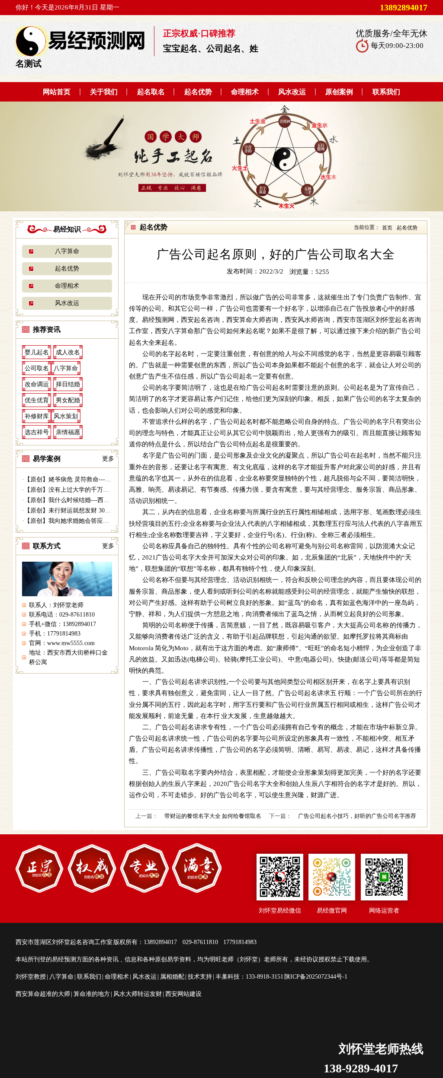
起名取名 (151, 91)
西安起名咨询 (200, 319)
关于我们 (104, 91)
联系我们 (386, 91)
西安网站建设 (183, 994)
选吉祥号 (37, 432)
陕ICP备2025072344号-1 (315, 976)
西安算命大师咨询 (252, 319)
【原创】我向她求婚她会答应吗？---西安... (81, 521)
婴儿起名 (37, 352)
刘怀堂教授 (31, 976)
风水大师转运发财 (137, 994)
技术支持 (200, 976)
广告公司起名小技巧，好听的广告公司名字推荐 (357, 816)
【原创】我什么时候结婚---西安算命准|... (79, 500)
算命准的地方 (92, 994)
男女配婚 (68, 400)
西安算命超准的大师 (43, 994)
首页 (387, 228)
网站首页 (57, 91)
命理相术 (245, 91)
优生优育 (37, 400)
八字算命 (67, 251)
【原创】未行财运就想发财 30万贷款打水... (82, 510)
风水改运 (292, 91)
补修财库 (37, 416)
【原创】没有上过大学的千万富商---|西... (79, 490)
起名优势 (198, 91)
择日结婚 (68, 384)
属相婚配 (172, 976)
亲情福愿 (68, 432)
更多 (108, 458)
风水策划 (66, 416)
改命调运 (37, 384)
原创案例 (339, 91)
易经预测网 (158, 319)
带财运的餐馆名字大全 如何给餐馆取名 (212, 816)
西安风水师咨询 (307, 319)
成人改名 (68, 352)
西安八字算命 (174, 330)
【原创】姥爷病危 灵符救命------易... (73, 479)
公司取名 (37, 368)
